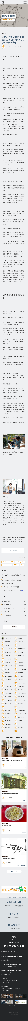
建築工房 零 (3, 2)
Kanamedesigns (7, 565)
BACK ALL (14, 871)
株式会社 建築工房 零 (14, 938)
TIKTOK (16, 565)
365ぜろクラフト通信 (8, 562)
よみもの (9, 897)
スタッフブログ (6, 605)
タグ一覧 (23, 557)
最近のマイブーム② (7, 583)
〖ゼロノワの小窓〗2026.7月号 (10, 587)
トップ (3, 897)
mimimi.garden (20, 562)
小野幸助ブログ (6, 601)
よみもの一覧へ (13, 550)
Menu (25, 2)
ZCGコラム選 (5, 612)
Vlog (22, 565)
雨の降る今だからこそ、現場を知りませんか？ (13, 576)
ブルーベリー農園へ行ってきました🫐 (12, 590)
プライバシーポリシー (14, 1012)
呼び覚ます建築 (6, 615)
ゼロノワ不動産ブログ (8, 608)
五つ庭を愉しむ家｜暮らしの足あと (11, 580)
